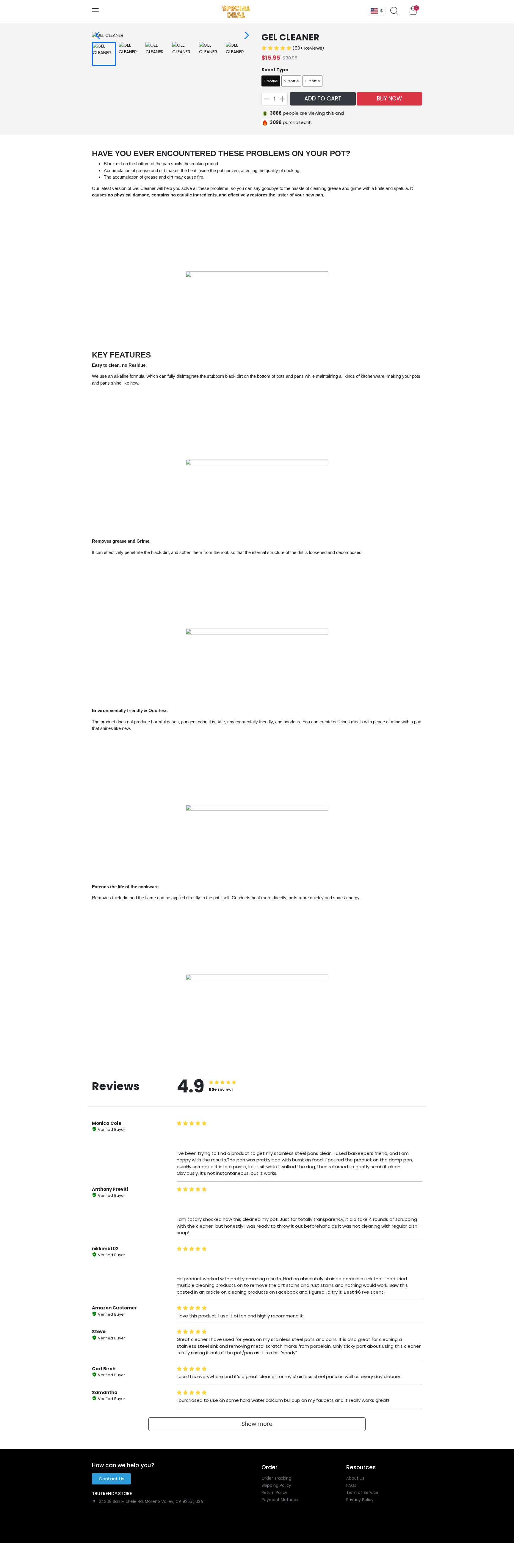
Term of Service (362, 1492)
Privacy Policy (360, 1500)
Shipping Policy (276, 1485)
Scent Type (274, 70)
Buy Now (389, 99)
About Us (355, 1478)
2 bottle (291, 81)
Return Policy (274, 1492)
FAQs (351, 1485)
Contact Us (111, 1479)
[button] (395, 11)
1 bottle (271, 81)
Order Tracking (276, 1478)
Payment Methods (279, 1500)
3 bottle (312, 81)
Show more (257, 1424)
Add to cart (322, 99)
